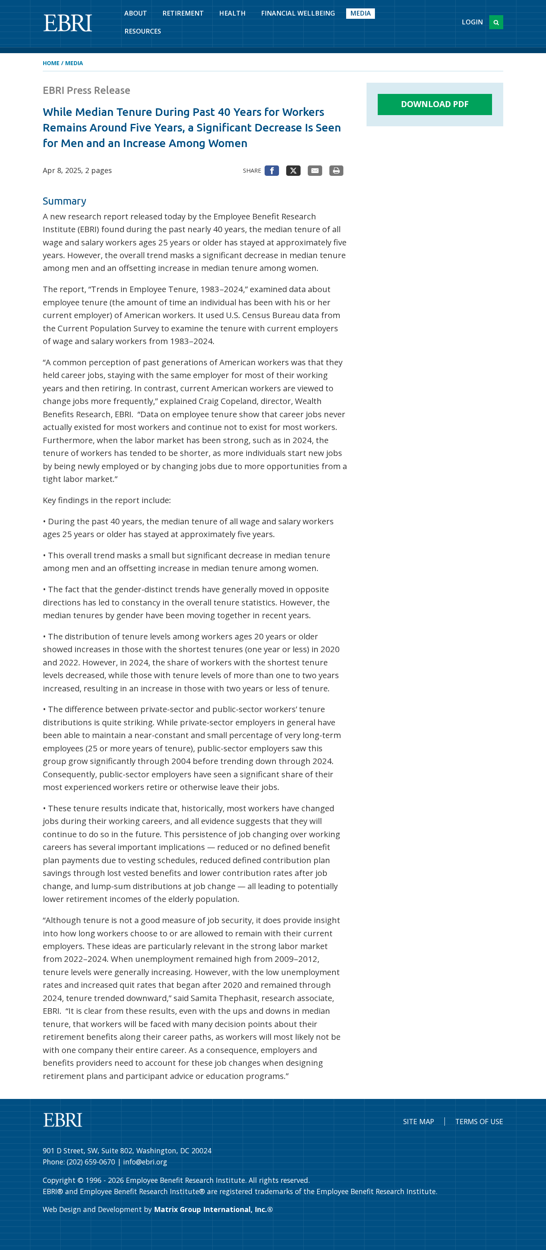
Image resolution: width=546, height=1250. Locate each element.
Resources (142, 31)
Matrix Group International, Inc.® (213, 1209)
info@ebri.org (145, 1161)
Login (472, 22)
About (135, 13)
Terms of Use (479, 1121)
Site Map (418, 1121)
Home (51, 63)
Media (360, 13)
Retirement (183, 13)
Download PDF (435, 103)
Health (232, 13)
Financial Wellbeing (298, 13)
